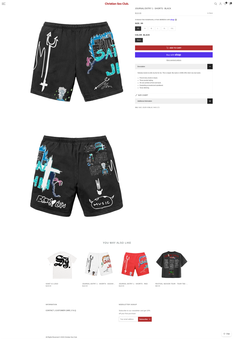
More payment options (173, 60)
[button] (141, 95)
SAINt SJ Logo (52, 284)
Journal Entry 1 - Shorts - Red (133, 284)
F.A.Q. (74, 310)
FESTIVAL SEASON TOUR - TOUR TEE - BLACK (173, 284)
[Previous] (50, 264)
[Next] (184, 264)
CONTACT (50, 310)
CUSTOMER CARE (62, 310)
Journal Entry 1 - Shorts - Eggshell (99, 284)
